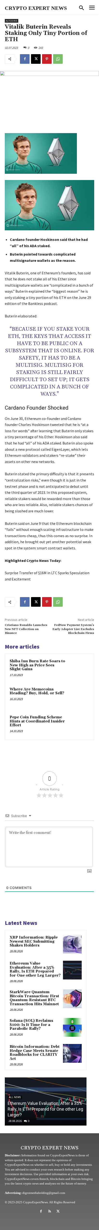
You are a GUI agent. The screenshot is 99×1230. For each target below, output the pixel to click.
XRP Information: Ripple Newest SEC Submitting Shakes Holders (34, 941)
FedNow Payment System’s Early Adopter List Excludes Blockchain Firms (73, 629)
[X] (36, 59)
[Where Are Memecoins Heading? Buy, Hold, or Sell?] (79, 697)
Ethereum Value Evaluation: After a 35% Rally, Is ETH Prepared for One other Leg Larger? (35, 969)
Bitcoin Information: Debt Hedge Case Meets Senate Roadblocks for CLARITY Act (35, 1052)
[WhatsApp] (58, 59)
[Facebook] (25, 59)
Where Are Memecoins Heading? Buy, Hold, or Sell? (37, 691)
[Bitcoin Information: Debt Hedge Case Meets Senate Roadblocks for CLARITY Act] (72, 1053)
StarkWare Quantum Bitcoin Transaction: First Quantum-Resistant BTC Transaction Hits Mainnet (34, 998)
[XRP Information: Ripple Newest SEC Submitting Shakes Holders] (72, 944)
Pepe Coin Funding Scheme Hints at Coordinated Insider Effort (37, 721)
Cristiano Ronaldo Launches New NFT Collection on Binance (26, 629)
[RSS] (49, 1211)
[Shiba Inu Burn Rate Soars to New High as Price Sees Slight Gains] (79, 668)
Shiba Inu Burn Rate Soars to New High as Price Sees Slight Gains (37, 665)
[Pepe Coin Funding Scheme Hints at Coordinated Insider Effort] (79, 725)
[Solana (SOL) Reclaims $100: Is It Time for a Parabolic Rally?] (72, 1027)
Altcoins (11, 20)
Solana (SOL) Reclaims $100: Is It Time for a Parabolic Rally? (31, 1024)
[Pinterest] (47, 59)
